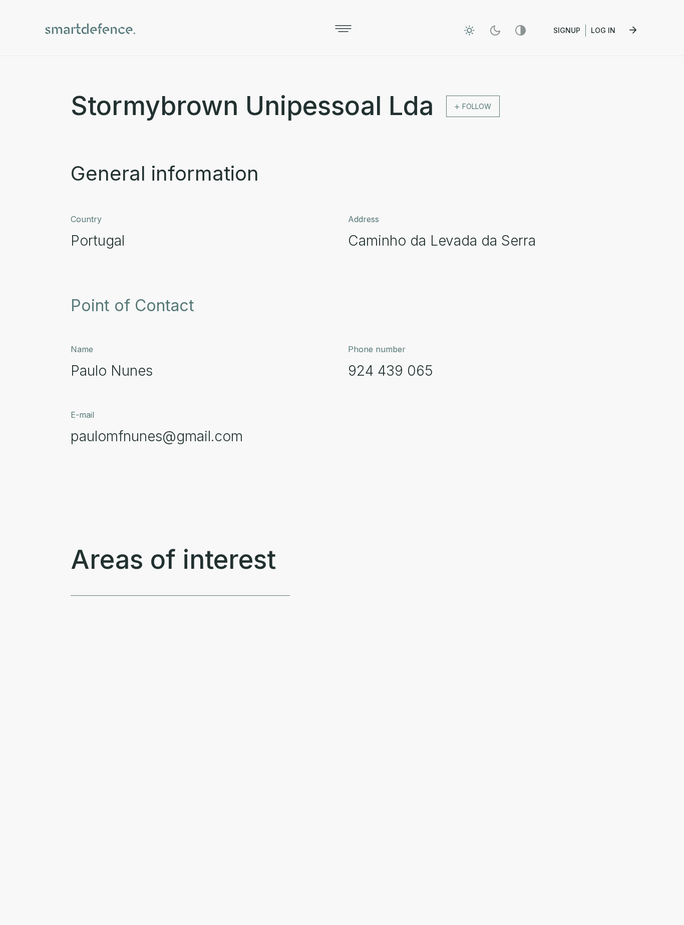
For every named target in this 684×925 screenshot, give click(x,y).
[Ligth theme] (469, 30)
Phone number (377, 349)
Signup (566, 30)
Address (363, 219)
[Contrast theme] (520, 30)
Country (86, 219)
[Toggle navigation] (343, 29)
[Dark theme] (495, 30)
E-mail (82, 415)
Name (82, 349)
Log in (604, 30)
